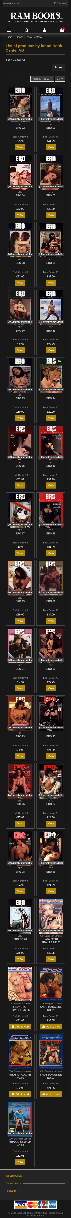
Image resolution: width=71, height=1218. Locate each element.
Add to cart (22, 1026)
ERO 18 (50, 533)
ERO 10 (20, 330)
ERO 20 (50, 601)
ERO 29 (50, 871)
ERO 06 (20, 195)
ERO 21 (20, 668)
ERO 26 (20, 804)
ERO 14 (50, 398)
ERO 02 (20, 127)
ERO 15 (20, 465)
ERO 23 (20, 736)
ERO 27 (50, 804)
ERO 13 (20, 398)
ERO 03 (50, 127)
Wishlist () (62, 3)
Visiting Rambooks (12, 3)
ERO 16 (50, 465)
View (20, 147)
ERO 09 (50, 263)
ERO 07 (50, 195)
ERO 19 (20, 601)
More (58, 67)
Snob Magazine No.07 (51, 1076)
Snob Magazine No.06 (20, 1076)
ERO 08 (20, 263)
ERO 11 (50, 330)
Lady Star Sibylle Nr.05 (50, 941)
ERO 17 (20, 533)
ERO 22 (50, 668)
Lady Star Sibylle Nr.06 (20, 1009)
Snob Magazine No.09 (20, 1144)
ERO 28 (20, 871)
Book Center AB (20, 137)
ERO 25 (50, 736)
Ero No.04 (20, 939)
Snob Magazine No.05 (51, 1009)
